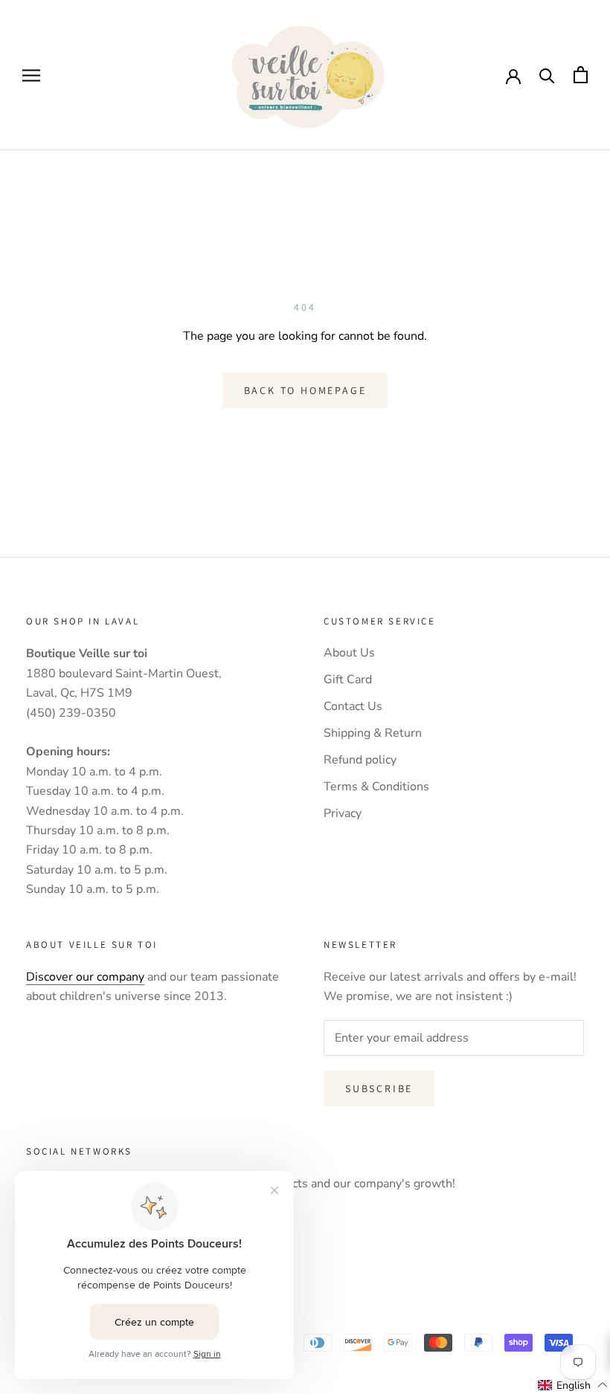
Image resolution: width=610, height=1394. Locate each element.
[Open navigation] (31, 75)
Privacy (343, 813)
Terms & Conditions (376, 786)
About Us (349, 653)
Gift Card (348, 679)
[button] (573, 1385)
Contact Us (353, 706)
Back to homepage (305, 390)
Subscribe (379, 1088)
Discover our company (85, 977)
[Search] (547, 75)
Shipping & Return (373, 733)
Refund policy (360, 760)
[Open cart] (581, 74)
